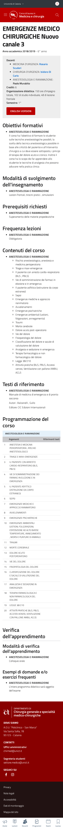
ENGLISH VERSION (20, 111)
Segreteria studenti (14, 759)
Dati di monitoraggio (14, 806)
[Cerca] (57, 15)
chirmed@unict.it (13, 751)
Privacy (7, 787)
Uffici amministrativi (15, 747)
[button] (22, 4)
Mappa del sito (11, 812)
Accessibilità (10, 799)
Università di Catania (12, 3)
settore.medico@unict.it (16, 762)
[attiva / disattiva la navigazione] (5, 15)
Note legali (9, 793)
